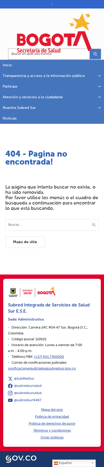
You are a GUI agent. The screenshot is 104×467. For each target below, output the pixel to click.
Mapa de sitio (25, 242)
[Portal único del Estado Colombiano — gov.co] (21, 458)
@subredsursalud (28, 386)
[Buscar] (95, 54)
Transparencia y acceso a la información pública (44, 76)
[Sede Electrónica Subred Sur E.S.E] (54, 33)
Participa (10, 86)
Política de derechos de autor (52, 423)
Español (64, 463)
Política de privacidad (52, 417)
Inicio (7, 65)
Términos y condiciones (52, 430)
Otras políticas (52, 437)
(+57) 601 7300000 (49, 357)
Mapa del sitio (52, 410)
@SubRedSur (24, 378)
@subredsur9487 (27, 400)
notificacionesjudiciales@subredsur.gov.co (42, 368)
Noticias (10, 118)
